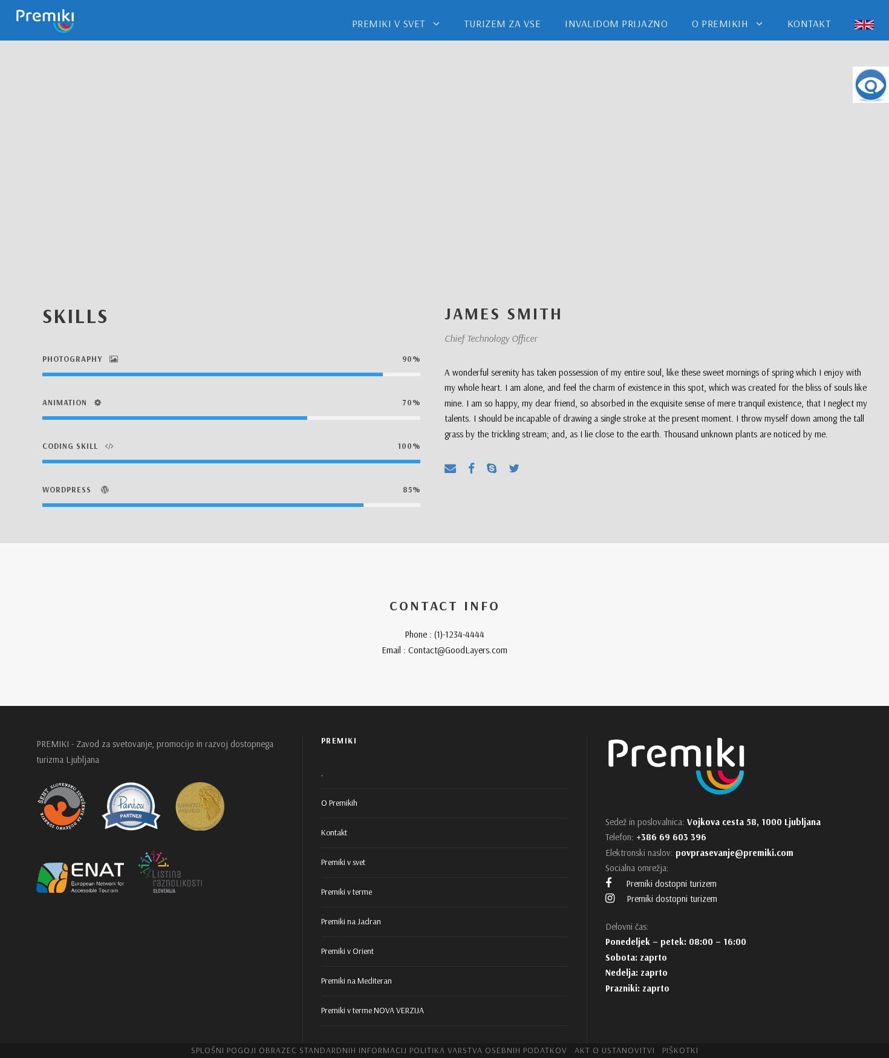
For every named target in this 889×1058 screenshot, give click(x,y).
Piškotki (680, 1050)
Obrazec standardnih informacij (333, 1050)
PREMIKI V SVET (388, 23)
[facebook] (471, 468)
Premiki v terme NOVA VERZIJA (372, 1010)
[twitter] (514, 468)
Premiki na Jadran (351, 921)
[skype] (492, 468)
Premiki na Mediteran (356, 980)
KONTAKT (809, 23)
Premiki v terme (346, 891)
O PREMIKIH (720, 23)
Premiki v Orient (347, 950)
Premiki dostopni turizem (670, 883)
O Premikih (339, 802)
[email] (450, 468)
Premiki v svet (343, 862)
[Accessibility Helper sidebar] (871, 85)
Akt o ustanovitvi (615, 1050)
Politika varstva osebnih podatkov (488, 1050)
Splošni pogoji (223, 1050)
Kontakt (334, 832)
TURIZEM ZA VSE (502, 23)
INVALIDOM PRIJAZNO (616, 23)
